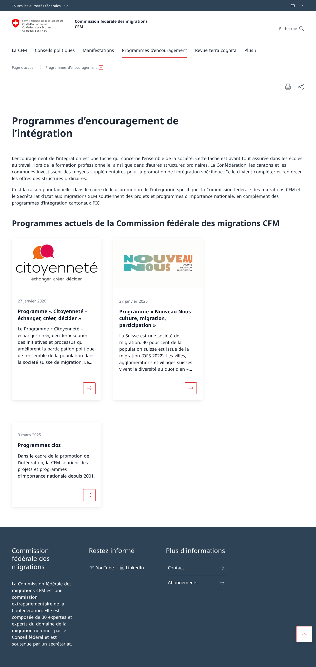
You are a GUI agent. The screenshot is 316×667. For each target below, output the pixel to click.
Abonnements (183, 582)
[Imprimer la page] (287, 86)
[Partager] (300, 87)
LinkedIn (135, 568)
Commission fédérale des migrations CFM (112, 24)
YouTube (105, 568)
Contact (176, 568)
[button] (19, 50)
